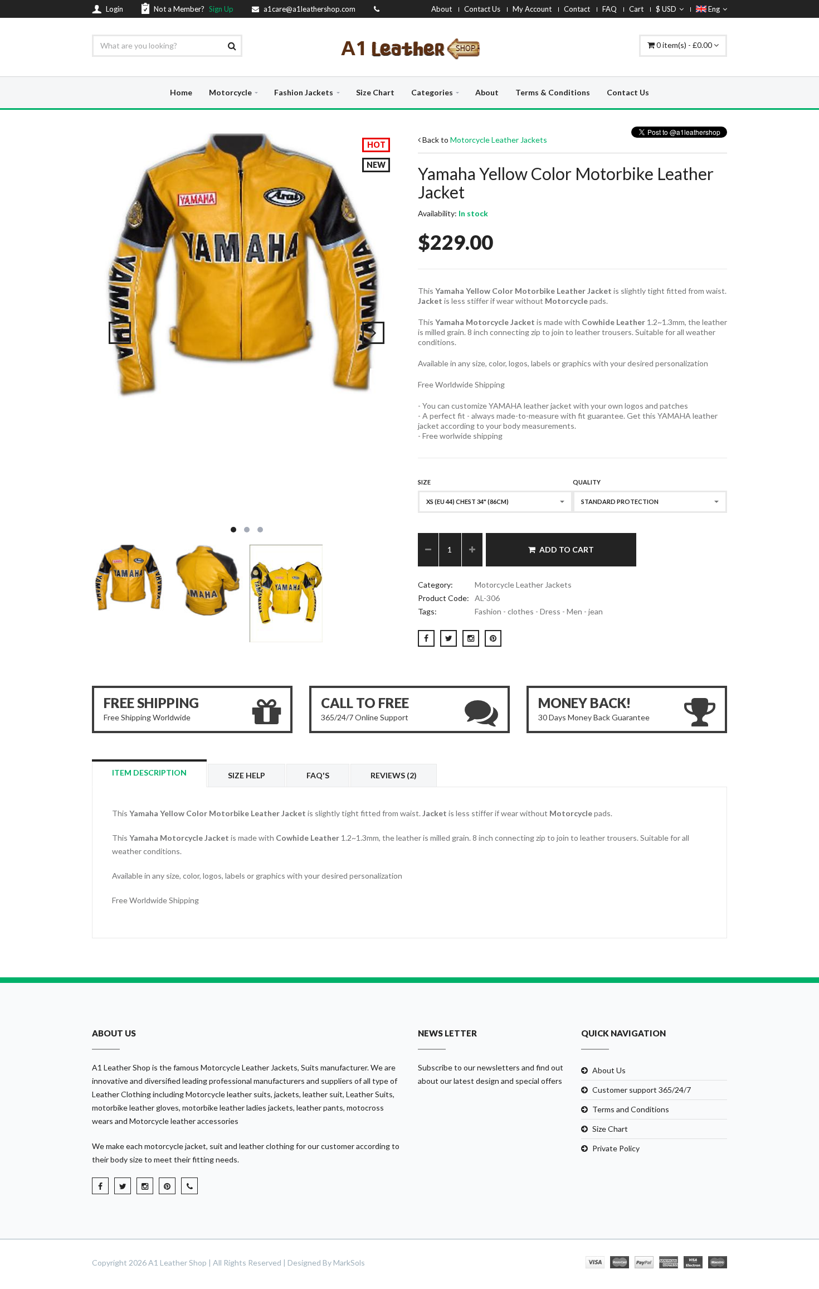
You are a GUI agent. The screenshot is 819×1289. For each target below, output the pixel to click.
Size (424, 482)
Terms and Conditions (630, 1109)
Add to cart (566, 549)
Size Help (246, 775)
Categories (432, 92)
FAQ (609, 8)
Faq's (317, 775)
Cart (636, 8)
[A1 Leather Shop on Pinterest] (167, 1185)
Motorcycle (230, 92)
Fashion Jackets (303, 92)
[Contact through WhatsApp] (189, 1185)
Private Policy (616, 1148)
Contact (577, 8)
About (441, 8)
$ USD (666, 8)
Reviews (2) (393, 775)
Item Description (149, 772)
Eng (713, 8)
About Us (609, 1070)
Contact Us (482, 8)
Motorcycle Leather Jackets (498, 139)
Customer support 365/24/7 (641, 1089)
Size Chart (375, 92)
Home (181, 92)
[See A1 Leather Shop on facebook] (100, 1185)
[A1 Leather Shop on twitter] (122, 1185)
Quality (587, 482)
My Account (532, 8)
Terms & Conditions (552, 92)
